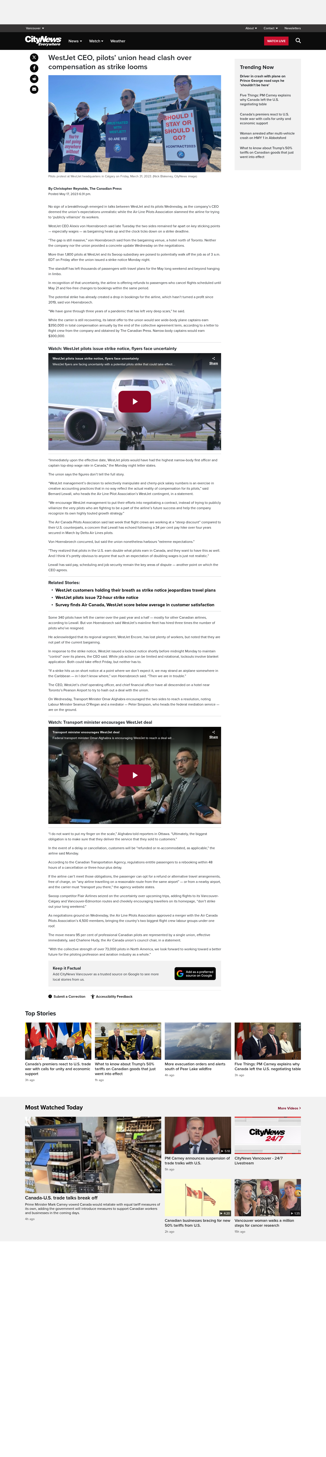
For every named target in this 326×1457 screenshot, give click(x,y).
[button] (251, 28)
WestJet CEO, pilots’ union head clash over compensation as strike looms (120, 62)
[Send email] (34, 89)
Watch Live (276, 41)
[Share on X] (34, 57)
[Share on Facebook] (34, 68)
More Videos (288, 1108)
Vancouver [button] (33, 28)
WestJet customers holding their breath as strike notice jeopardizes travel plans (135, 590)
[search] (298, 41)
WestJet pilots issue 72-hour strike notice (96, 597)
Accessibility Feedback (114, 996)
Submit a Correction (69, 996)
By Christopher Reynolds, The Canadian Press (85, 188)
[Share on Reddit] (34, 79)
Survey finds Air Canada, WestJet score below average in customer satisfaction (134, 605)
